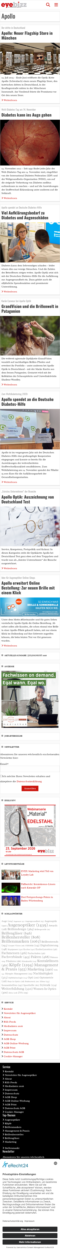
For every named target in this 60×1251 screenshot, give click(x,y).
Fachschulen (36, 953)
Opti (33, 977)
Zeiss (12, 993)
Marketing (40, 969)
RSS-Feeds (10, 1021)
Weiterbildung (17, 988)
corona (32, 945)
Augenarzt (19, 921)
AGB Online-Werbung (16, 1043)
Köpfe (21, 965)
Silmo (45, 981)
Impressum (10, 1030)
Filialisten (13, 961)
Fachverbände (15, 957)
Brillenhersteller (20, 937)
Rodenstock (32, 981)
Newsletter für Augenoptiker (20, 1013)
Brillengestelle (42, 929)
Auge (7, 921)
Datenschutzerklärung (29, 781)
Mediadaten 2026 (13, 1026)
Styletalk (48, 985)
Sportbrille (31, 985)
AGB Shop (10, 1039)
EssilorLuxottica (46, 949)
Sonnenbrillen (12, 985)
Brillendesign (21, 929)
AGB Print (9, 1047)
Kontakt (8, 1008)
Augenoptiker (27, 925)
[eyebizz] (14, 4)
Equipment (15, 949)
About (7, 1017)
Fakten (40, 957)
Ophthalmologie (17, 978)
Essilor (29, 949)
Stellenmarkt (12, 1148)
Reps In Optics (16, 981)
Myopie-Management (18, 973)
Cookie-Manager (13, 1056)
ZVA (23, 992)
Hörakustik (29, 961)
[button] (48, 5)
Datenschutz (11, 1034)
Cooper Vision (16, 945)
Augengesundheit (34, 921)
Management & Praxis (17, 1130)
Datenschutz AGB (14, 1052)
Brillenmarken (21, 941)
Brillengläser (16, 933)
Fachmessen (14, 953)
